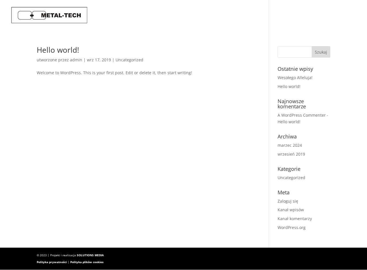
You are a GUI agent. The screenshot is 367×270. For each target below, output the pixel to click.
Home (248, 15)
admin (76, 59)
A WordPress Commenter (302, 115)
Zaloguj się (288, 201)
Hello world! (58, 50)
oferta (271, 15)
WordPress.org (292, 227)
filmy (322, 15)
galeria (298, 15)
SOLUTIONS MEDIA (90, 255)
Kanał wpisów (291, 209)
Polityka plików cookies (87, 262)
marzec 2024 (290, 145)
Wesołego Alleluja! (295, 77)
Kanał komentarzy (295, 218)
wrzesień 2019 (291, 154)
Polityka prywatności (52, 262)
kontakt (347, 15)
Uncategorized (129, 59)
